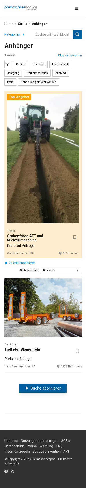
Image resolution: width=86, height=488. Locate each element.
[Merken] (74, 237)
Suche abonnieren (22, 263)
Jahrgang (13, 73)
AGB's (65, 441)
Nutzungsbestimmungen (39, 441)
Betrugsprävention (46, 451)
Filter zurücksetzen (70, 55)
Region (20, 64)
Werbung (46, 446)
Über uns (11, 441)
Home (8, 24)
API (66, 451)
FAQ (59, 446)
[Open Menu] (76, 8)
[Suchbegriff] (77, 34)
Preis (10, 82)
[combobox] (43, 270)
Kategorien (12, 34)
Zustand (60, 73)
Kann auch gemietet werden (38, 82)
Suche (22, 24)
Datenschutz (14, 446)
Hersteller (39, 64)
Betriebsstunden (37, 73)
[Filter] (7, 64)
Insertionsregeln (17, 451)
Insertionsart (60, 64)
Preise (31, 446)
